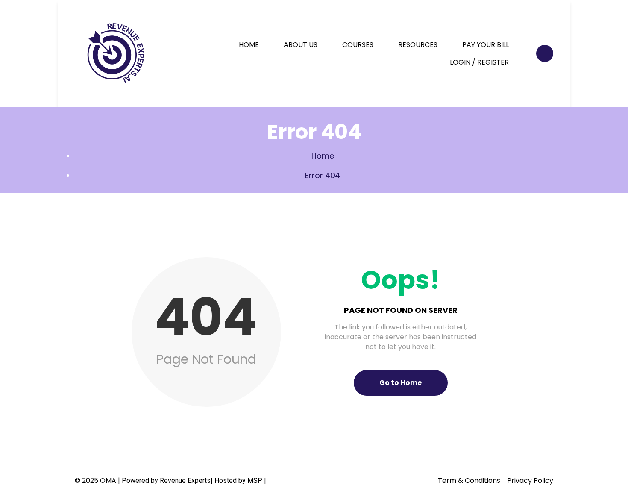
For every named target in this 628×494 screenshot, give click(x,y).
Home (249, 45)
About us (300, 45)
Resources (417, 45)
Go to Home (400, 383)
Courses (357, 45)
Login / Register (479, 62)
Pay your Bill (485, 45)
